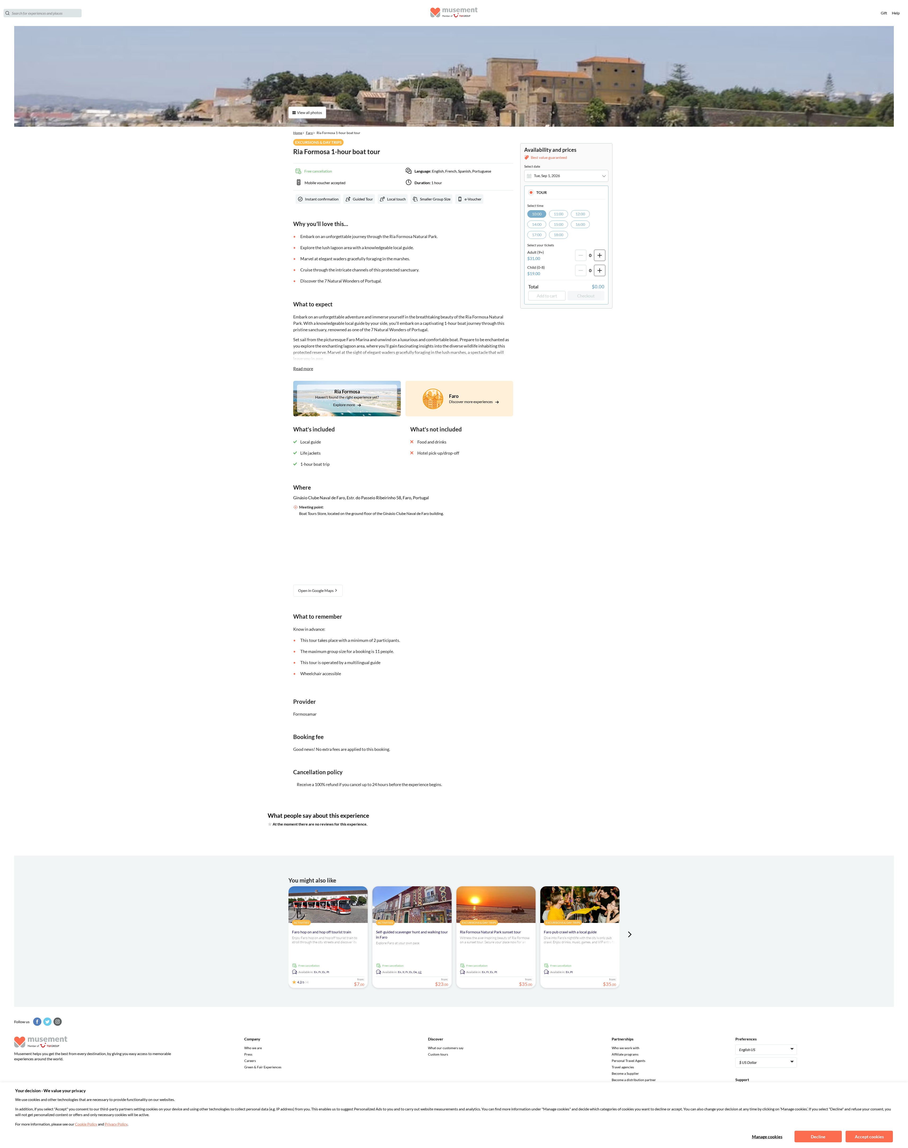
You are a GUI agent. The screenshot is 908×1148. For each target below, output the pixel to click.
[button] (566, 192)
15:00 (558, 224)
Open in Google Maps (316, 590)
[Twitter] (47, 1021)
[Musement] (454, 13)
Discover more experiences (471, 401)
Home (297, 133)
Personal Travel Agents (628, 1061)
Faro (309, 133)
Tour (541, 192)
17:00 (536, 235)
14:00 (536, 224)
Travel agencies (623, 1067)
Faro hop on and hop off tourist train (321, 932)
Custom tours (438, 1054)
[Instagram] (57, 1021)
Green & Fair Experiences (262, 1067)
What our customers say (445, 1048)
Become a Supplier (625, 1073)
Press (248, 1054)
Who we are (253, 1048)
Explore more (344, 404)
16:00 (580, 224)
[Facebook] (36, 1021)
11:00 (558, 214)
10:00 (536, 214)
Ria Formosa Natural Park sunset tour (490, 932)
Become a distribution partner (634, 1080)
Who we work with (625, 1048)
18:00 (558, 235)
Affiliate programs (625, 1054)
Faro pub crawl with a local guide (570, 932)
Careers (250, 1061)
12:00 (580, 214)
